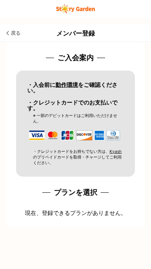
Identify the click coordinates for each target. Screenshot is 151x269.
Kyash (116, 151)
